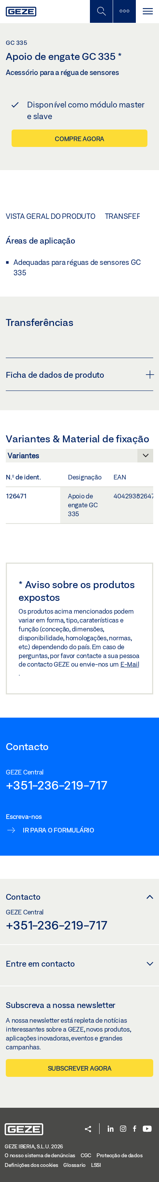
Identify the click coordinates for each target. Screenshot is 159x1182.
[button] (88, 1129)
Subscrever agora (80, 1068)
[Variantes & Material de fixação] (79, 458)
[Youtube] (147, 1129)
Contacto (23, 896)
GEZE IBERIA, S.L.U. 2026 (34, 1146)
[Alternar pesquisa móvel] (101, 11)
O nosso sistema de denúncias (40, 1155)
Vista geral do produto (50, 216)
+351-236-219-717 (56, 785)
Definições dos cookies (31, 1165)
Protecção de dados (119, 1155)
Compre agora (79, 138)
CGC (86, 1155)
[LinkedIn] (110, 1129)
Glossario (74, 1165)
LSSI (96, 1165)
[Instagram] (123, 1129)
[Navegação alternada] (147, 11)
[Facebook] (134, 1129)
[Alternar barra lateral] (124, 11)
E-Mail (129, 664)
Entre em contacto (40, 963)
